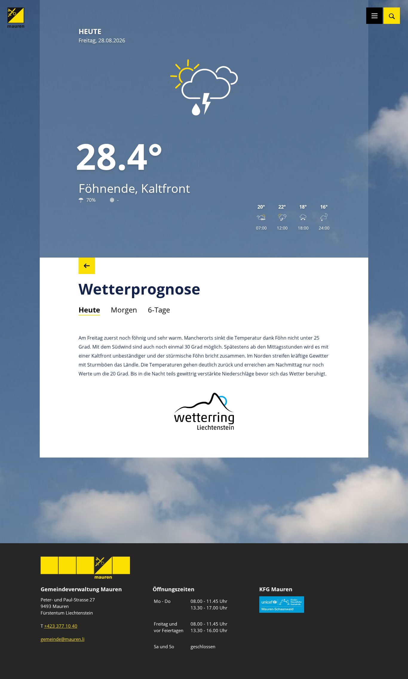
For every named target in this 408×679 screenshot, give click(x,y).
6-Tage (159, 310)
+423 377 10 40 (60, 626)
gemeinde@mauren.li (63, 639)
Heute (89, 310)
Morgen (124, 310)
